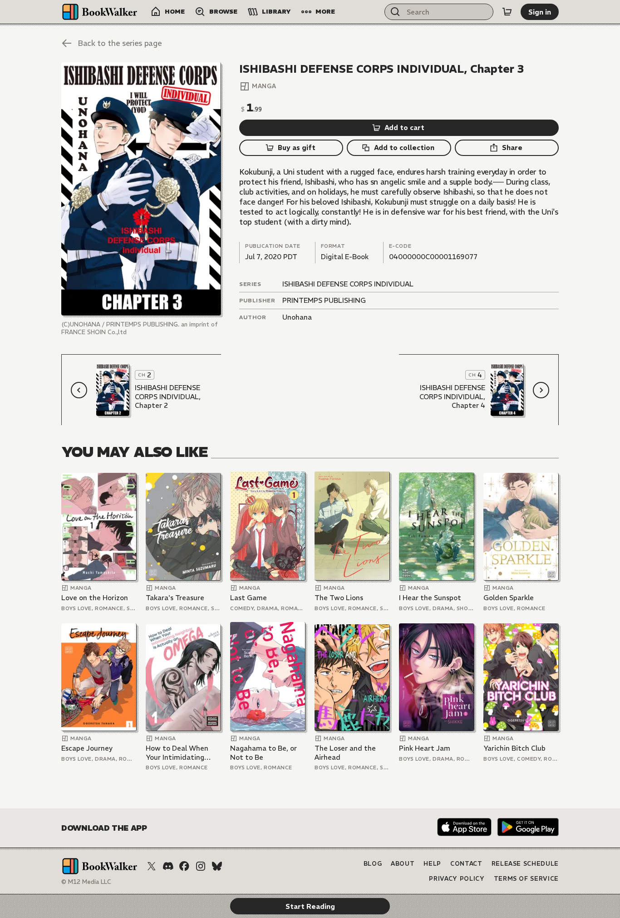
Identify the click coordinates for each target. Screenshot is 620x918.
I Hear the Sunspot (430, 597)
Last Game (248, 597)
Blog (373, 864)
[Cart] (507, 12)
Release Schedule (525, 864)
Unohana (297, 317)
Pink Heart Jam (424, 748)
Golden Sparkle (508, 597)
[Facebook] (184, 866)
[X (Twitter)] (151, 866)
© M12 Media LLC (86, 882)
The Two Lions (339, 597)
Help (432, 864)
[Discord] (167, 866)
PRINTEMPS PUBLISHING (324, 300)
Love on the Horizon (94, 597)
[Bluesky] (217, 866)
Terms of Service (526, 879)
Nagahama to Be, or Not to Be (263, 753)
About (402, 864)
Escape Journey (87, 748)
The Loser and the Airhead (345, 753)
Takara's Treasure (175, 597)
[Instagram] (200, 866)
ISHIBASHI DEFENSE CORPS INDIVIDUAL (347, 284)
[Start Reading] (141, 189)
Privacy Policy (456, 879)
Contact (466, 864)
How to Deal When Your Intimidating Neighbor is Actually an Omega (179, 753)
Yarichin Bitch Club (514, 748)
